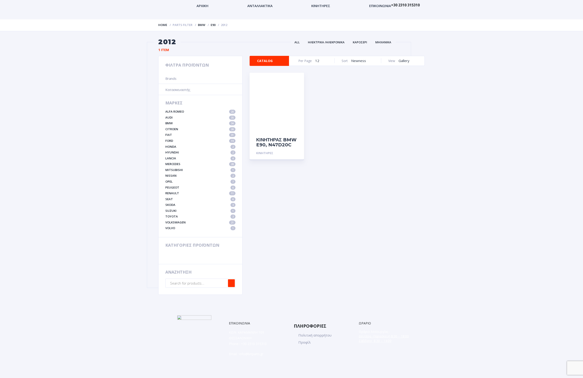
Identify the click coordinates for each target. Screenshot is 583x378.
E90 (213, 25)
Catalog (265, 61)
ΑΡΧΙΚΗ (202, 5)
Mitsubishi (199, 170)
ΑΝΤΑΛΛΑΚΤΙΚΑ (260, 5)
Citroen (199, 129)
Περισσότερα (286, 153)
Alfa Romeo (199, 111)
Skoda (199, 205)
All (297, 42)
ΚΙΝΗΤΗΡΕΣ (320, 5)
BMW (201, 25)
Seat (199, 199)
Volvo (199, 228)
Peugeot (199, 187)
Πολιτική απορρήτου (315, 335)
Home (162, 25)
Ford (199, 141)
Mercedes (199, 164)
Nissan (199, 175)
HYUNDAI (199, 152)
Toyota (199, 216)
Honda (199, 147)
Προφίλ (304, 342)
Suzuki (199, 211)
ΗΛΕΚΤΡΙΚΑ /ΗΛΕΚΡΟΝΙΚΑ (326, 42)
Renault (199, 193)
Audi (199, 117)
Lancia (199, 158)
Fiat (199, 135)
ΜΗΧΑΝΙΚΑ (383, 42)
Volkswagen (199, 222)
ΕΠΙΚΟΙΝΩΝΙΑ (380, 5)
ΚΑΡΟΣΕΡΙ (360, 42)
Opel (199, 181)
